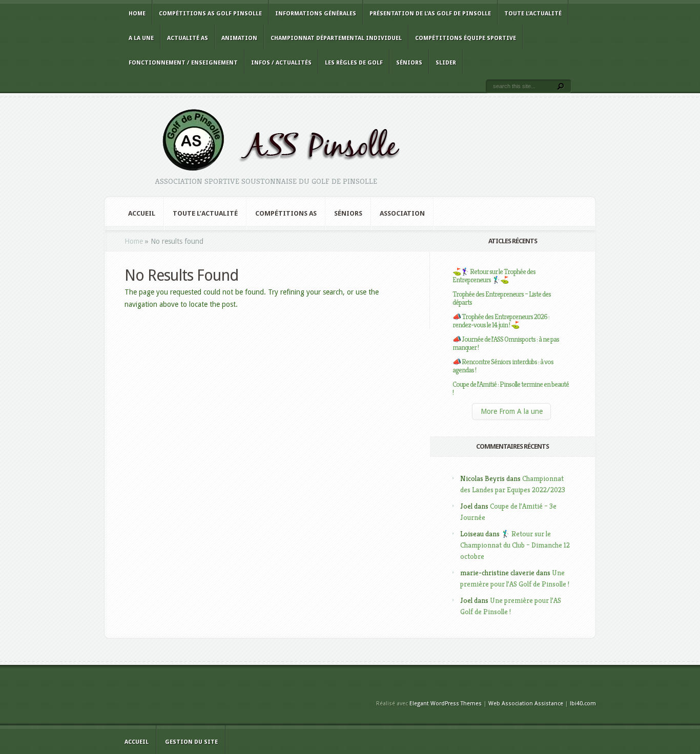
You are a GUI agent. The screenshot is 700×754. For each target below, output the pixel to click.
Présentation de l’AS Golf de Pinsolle (430, 13)
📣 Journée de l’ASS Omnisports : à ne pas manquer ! (505, 343)
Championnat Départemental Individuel (336, 38)
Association (402, 213)
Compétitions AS (286, 213)
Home (137, 13)
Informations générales (315, 13)
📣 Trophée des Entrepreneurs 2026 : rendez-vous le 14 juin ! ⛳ (500, 320)
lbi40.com (583, 703)
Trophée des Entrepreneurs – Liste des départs (501, 298)
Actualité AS (187, 38)
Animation (239, 38)
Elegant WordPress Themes (445, 703)
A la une (141, 38)
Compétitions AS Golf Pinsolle (210, 13)
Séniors (409, 62)
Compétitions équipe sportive (465, 38)
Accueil (141, 213)
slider (446, 62)
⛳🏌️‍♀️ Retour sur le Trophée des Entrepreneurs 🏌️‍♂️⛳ (494, 275)
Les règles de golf (354, 62)
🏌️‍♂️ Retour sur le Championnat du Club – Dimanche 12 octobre (515, 545)
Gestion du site (191, 742)
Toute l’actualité (533, 13)
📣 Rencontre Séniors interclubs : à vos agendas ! (502, 365)
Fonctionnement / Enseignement (183, 62)
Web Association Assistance (525, 703)
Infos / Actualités (281, 62)
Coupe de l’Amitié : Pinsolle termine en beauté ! (510, 388)
